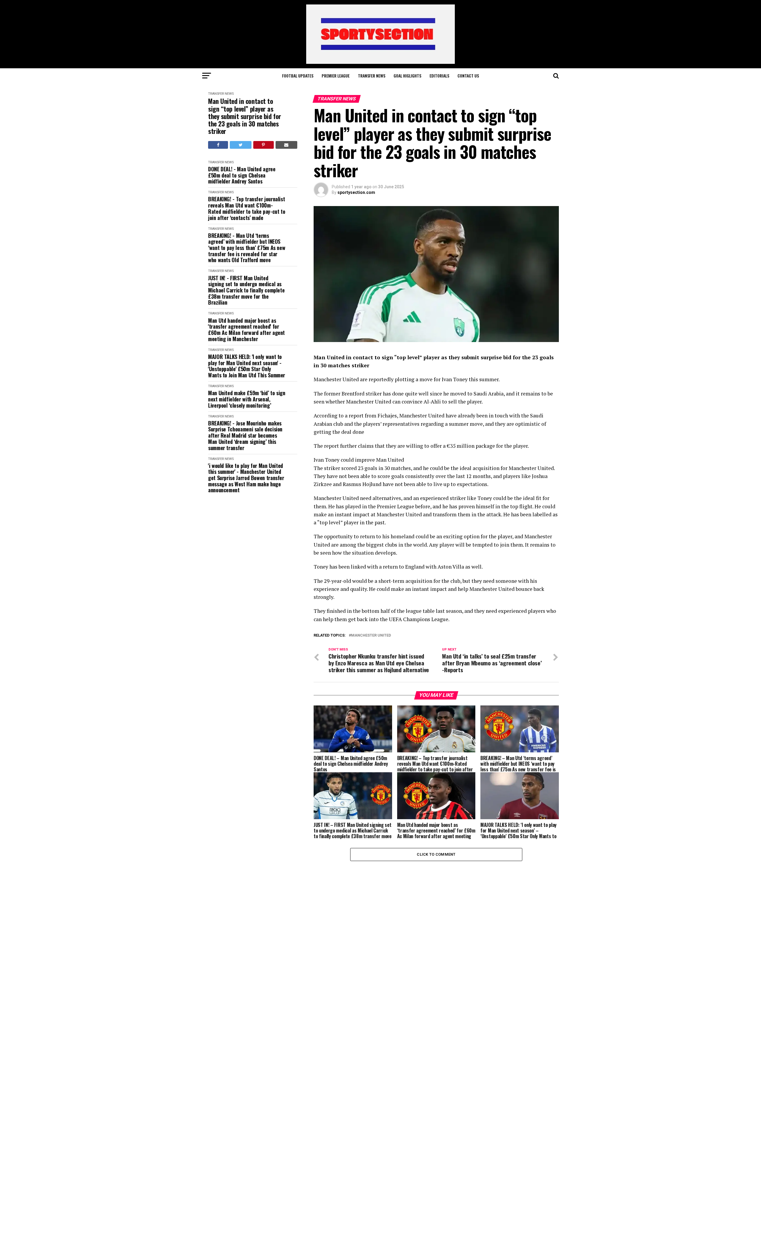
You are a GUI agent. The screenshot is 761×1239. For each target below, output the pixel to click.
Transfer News (371, 75)
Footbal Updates (297, 75)
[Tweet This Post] (240, 145)
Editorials (439, 75)
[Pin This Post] (263, 145)
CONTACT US (468, 75)
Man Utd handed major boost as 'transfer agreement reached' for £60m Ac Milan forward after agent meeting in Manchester (246, 329)
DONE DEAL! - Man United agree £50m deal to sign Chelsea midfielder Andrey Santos (242, 175)
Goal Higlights (407, 75)
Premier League (336, 75)
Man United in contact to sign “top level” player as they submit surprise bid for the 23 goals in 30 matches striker (244, 116)
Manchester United (371, 635)
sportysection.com (356, 192)
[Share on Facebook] (218, 145)
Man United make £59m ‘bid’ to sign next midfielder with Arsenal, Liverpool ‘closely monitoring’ (246, 399)
